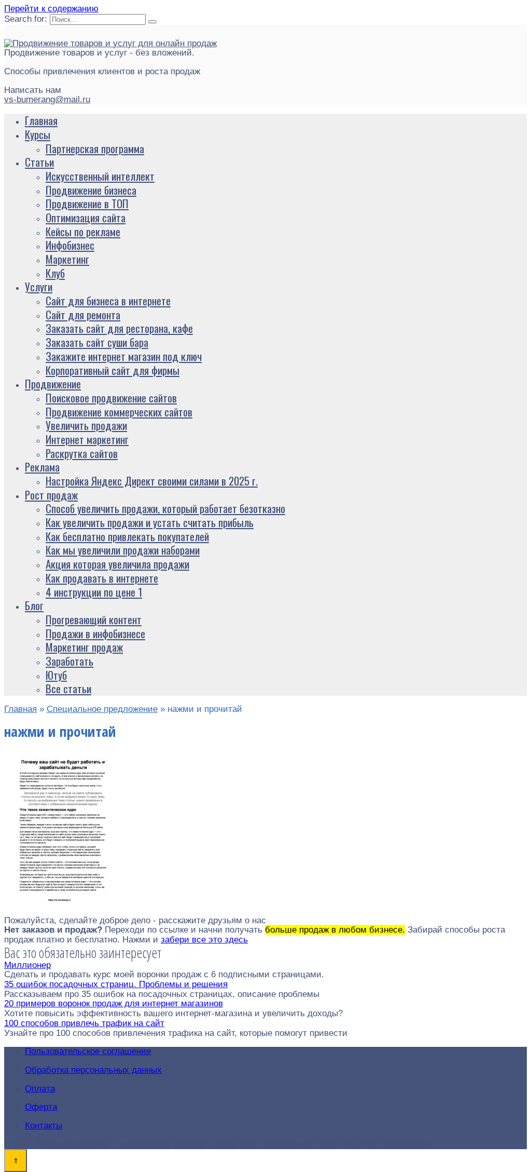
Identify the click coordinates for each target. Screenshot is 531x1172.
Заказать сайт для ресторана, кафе (119, 328)
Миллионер (27, 965)
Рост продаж (51, 495)
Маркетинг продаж (84, 647)
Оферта (41, 1107)
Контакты (43, 1125)
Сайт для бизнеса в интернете (108, 300)
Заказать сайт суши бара (97, 342)
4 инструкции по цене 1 (94, 592)
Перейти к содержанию (51, 9)
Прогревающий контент (94, 619)
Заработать (69, 661)
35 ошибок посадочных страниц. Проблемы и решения (116, 984)
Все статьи (68, 688)
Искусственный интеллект (100, 176)
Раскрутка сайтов (82, 453)
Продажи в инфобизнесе (95, 633)
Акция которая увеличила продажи (117, 564)
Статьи (39, 162)
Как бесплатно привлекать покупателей (127, 536)
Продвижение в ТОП (87, 203)
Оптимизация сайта (85, 217)
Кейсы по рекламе (83, 231)
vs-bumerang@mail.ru (47, 99)
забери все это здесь (204, 940)
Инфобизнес (70, 245)
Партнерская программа (95, 148)
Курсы (37, 134)
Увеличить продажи (86, 425)
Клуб (55, 273)
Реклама (42, 467)
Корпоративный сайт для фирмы (112, 370)
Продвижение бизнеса (91, 190)
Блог (34, 605)
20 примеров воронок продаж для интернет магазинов (113, 1003)
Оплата (40, 1089)
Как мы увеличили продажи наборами (123, 550)
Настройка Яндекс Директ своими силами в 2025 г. (152, 481)
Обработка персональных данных (93, 1070)
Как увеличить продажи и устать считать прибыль (150, 522)
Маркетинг (67, 259)
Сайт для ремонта (83, 314)
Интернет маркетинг (87, 439)
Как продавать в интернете (102, 578)
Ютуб (56, 675)
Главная (41, 120)
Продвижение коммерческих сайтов (119, 411)
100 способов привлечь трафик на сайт (84, 1023)
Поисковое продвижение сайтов (111, 397)
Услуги (38, 286)
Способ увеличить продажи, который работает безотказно (165, 508)
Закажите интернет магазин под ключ (124, 356)
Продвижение (53, 383)
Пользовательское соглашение (88, 1051)
